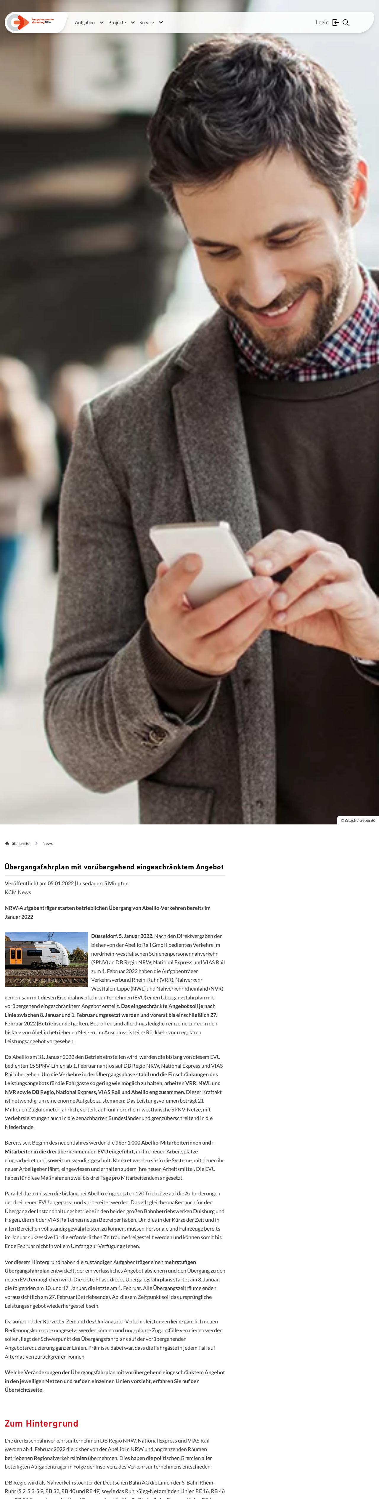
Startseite (20, 843)
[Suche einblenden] (346, 22)
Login (322, 22)
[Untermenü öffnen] (101, 22)
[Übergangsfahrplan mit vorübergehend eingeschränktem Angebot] (46, 959)
